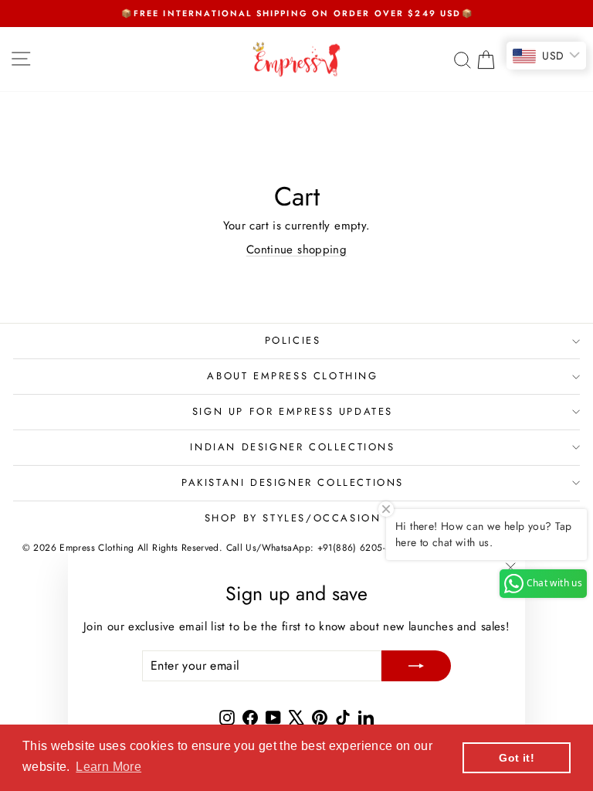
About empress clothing (292, 375)
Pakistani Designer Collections (292, 482)
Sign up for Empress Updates (292, 411)
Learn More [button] (108, 766)
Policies (293, 340)
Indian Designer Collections (292, 447)
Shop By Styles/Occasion (293, 518)
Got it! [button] (516, 758)
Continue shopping (296, 249)
